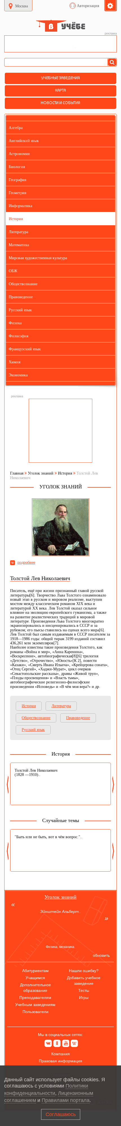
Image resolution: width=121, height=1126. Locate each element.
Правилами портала (65, 1100)
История (65, 473)
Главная (16, 473)
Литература (61, 706)
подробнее (26, 562)
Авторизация (88, 6)
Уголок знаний (40, 473)
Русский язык (33, 730)
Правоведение (78, 718)
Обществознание (36, 718)
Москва (21, 6)
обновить (101, 955)
